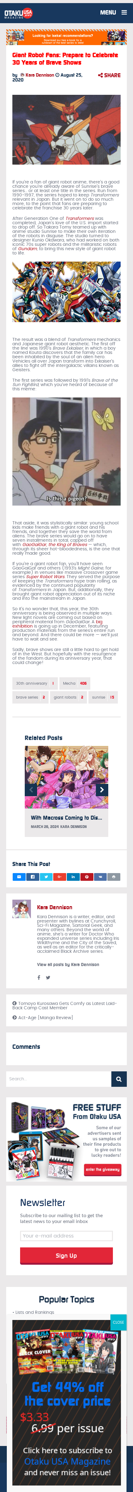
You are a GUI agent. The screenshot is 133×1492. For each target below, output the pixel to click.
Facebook (38, 977)
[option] (66, 794)
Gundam (27, 249)
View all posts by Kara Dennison (68, 964)
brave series (30, 697)
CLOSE (118, 1322)
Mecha (75, 683)
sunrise (103, 697)
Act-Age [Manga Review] (45, 1018)
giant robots (68, 697)
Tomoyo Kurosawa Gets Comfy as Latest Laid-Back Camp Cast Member (64, 1006)
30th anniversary (35, 683)
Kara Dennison (39, 75)
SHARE (112, 75)
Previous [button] (31, 790)
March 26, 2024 (45, 827)
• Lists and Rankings (33, 1312)
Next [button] (102, 790)
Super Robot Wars (45, 577)
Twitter (48, 977)
